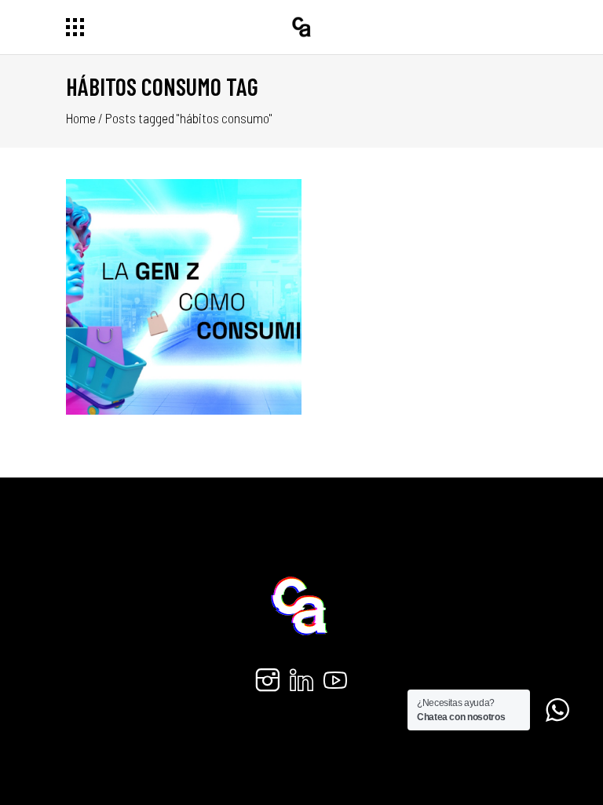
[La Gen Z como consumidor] (184, 297)
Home (81, 118)
